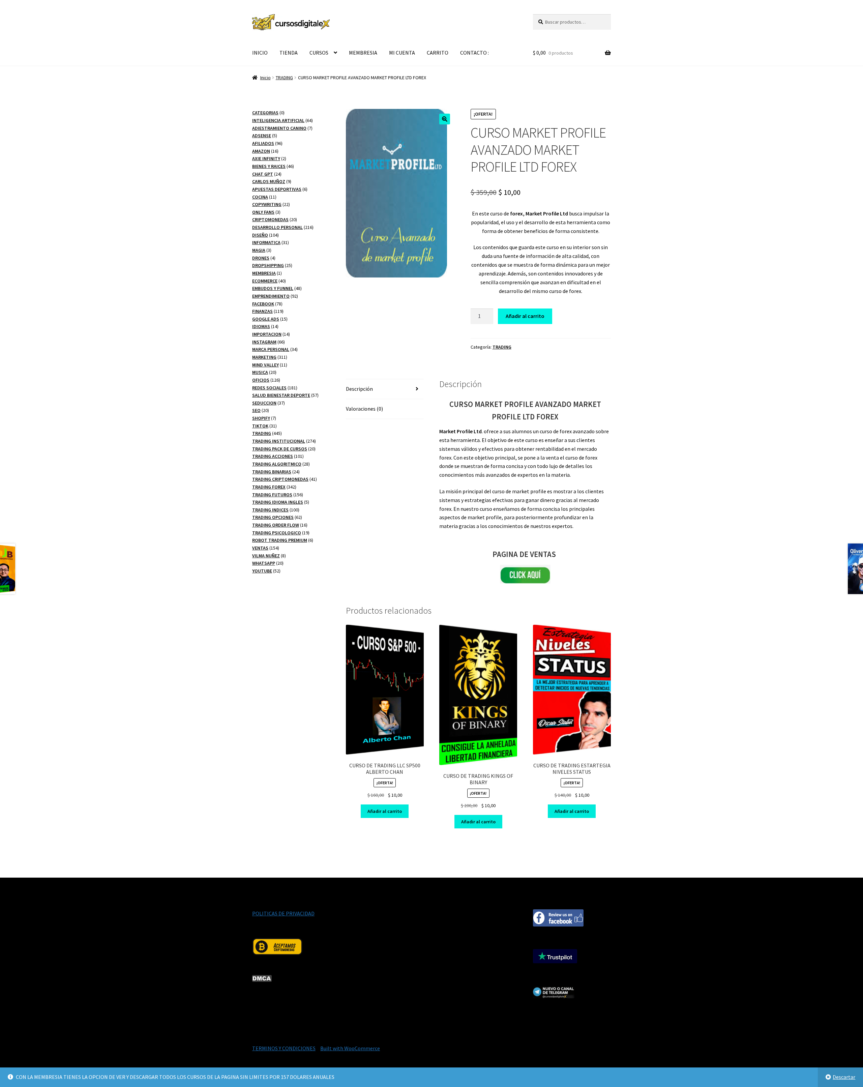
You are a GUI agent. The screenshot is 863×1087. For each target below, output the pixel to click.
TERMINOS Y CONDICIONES (284, 1048)
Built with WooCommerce (350, 1048)
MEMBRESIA (363, 52)
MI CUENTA (402, 52)
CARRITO (437, 52)
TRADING (284, 78)
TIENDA (288, 52)
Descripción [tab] (359, 388)
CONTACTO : (474, 52)
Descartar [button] (844, 1077)
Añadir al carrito (525, 316)
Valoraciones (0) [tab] (364, 408)
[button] (444, 119)
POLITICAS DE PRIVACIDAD (283, 913)
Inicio (265, 78)
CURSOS (318, 52)
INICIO (260, 52)
